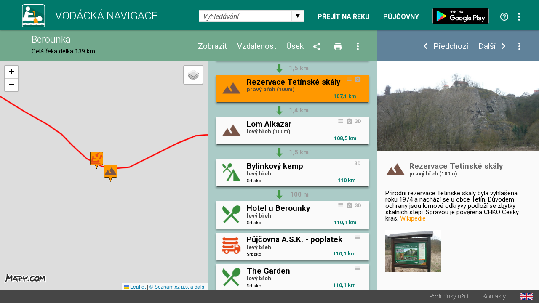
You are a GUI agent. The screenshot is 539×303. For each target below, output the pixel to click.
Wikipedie (413, 218)
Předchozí (450, 46)
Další (487, 46)
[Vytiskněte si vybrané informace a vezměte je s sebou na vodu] (339, 47)
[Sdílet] (318, 47)
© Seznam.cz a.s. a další (177, 286)
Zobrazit (212, 46)
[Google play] (462, 16)
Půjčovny (401, 16)
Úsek (295, 46)
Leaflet (137, 286)
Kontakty (494, 296)
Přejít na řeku (344, 16)
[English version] (526, 296)
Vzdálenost (256, 46)
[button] (110, 173)
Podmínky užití (449, 296)
